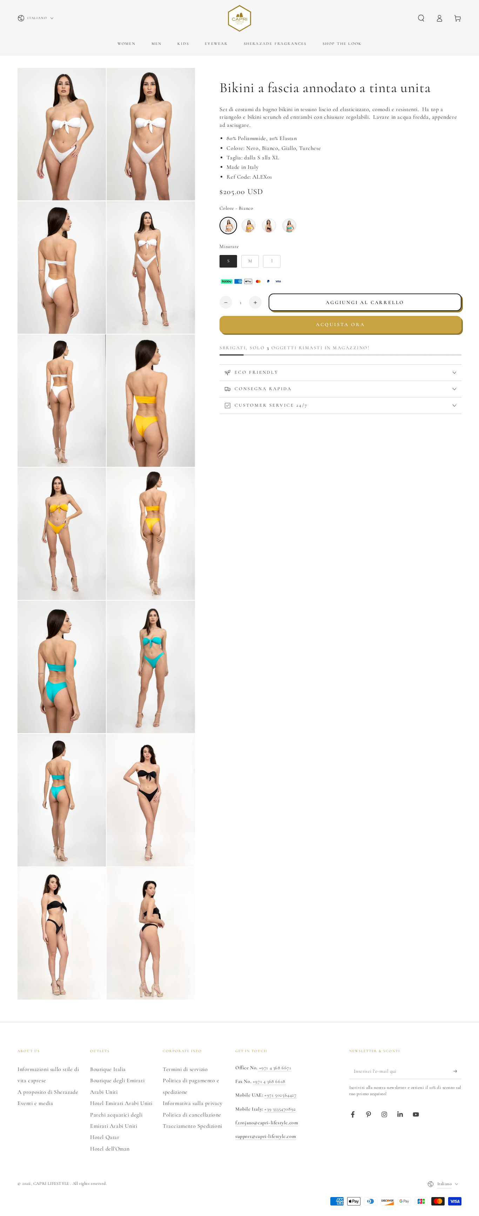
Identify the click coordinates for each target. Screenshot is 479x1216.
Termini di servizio (185, 1069)
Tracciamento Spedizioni (192, 1125)
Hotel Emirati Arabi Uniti (121, 1103)
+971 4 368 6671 (274, 1068)
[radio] (228, 225)
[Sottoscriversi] (457, 1071)
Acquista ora (340, 324)
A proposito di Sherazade (48, 1092)
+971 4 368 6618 (269, 1081)
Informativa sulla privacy (193, 1103)
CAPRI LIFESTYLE (51, 1183)
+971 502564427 (280, 1095)
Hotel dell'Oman (110, 1148)
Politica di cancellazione (192, 1114)
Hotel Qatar (105, 1137)
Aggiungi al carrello (365, 302)
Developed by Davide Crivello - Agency (59, 1193)
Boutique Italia (108, 1069)
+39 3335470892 (280, 1109)
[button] (421, 18)
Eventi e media (35, 1103)
